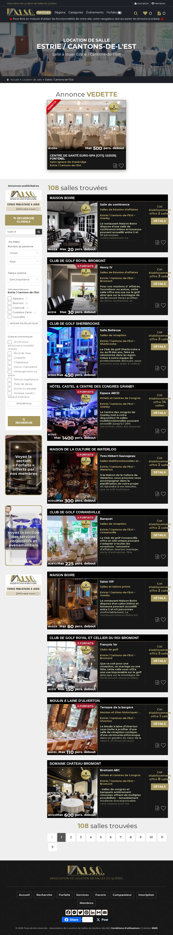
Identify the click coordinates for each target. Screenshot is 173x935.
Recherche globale (25, 220)
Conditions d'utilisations (125, 928)
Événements (94, 12)
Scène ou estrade (24, 388)
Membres (159, 3)
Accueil (24, 895)
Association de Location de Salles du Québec (32, 3)
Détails (160, 221)
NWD (155, 928)
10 (151, 837)
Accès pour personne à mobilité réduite (21, 345)
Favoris (100, 895)
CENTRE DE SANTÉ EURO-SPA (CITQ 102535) (83, 155)
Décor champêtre (25, 366)
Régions (60, 12)
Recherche (24, 422)
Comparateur (122, 895)
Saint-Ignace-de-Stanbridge (68, 161)
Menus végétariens (25, 379)
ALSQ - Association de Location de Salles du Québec (21, 12)
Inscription (143, 3)
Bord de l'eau (22, 353)
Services (82, 895)
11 (162, 837)
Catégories (76, 12)
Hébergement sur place (22, 373)
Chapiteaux (21, 362)
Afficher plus (23, 403)
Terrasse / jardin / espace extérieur (21, 395)
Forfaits (112, 12)
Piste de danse (23, 384)
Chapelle (19, 357)
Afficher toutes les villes (24, 323)
